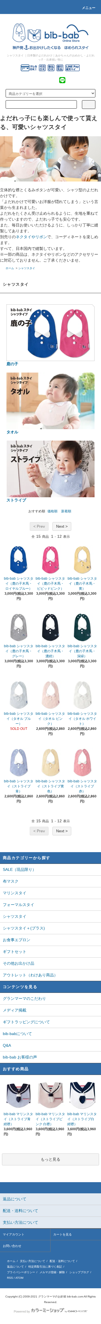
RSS (10, 1277)
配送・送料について (62, 1261)
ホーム (10, 268)
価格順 (52, 511)
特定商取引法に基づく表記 (45, 1266)
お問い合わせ (12, 1245)
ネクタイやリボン (31, 237)
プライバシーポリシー (21, 1272)
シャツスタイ (26, 268)
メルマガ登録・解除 (52, 1272)
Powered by (22, 1311)
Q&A (7, 1045)
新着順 (66, 511)
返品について (15, 1266)
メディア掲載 (14, 1010)
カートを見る (62, 1234)
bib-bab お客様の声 (20, 1057)
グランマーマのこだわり (24, 998)
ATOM (19, 1277)
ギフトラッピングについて (26, 1022)
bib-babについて (17, 1033)
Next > (62, 526)
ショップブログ (79, 1272)
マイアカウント (13, 1234)
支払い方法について (32, 1261)
